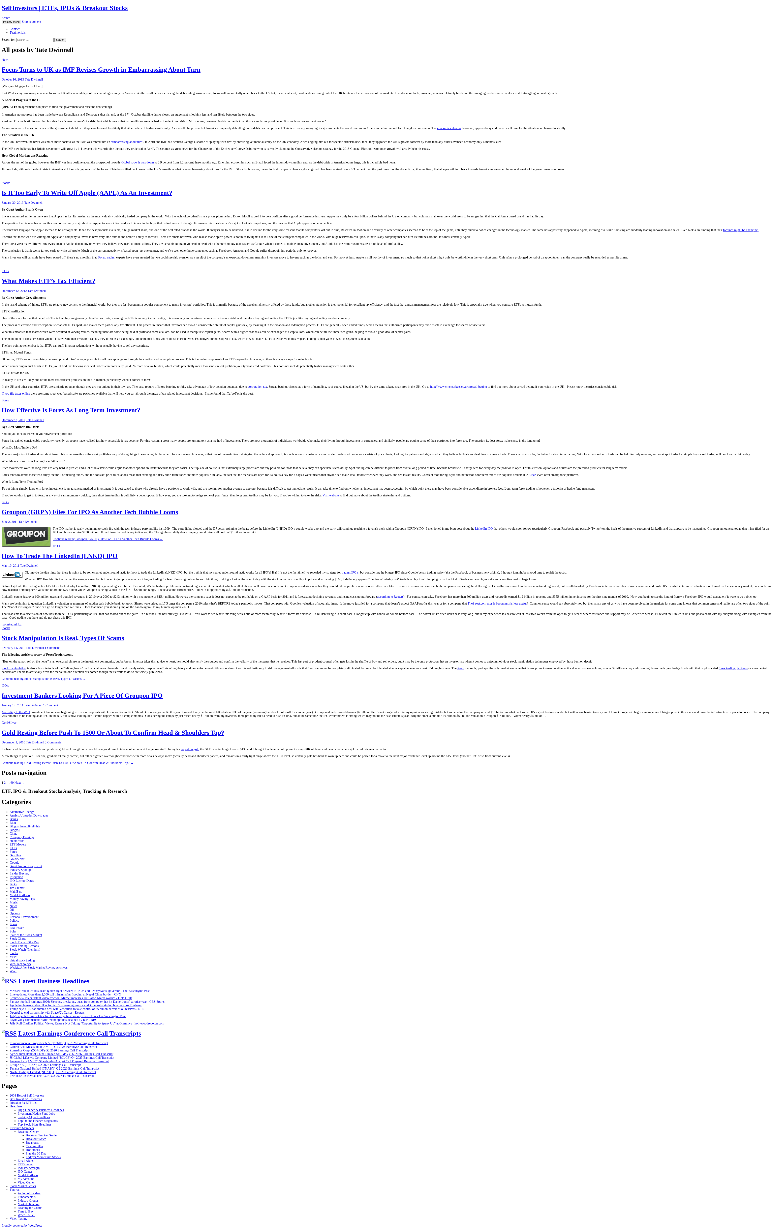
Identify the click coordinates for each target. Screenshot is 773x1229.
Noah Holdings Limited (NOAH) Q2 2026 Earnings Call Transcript (53, 1072)
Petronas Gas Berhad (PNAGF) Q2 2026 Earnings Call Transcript (52, 1075)
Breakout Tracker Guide (41, 1135)
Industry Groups (28, 1200)
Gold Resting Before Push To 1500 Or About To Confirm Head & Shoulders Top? (113, 732)
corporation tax (257, 386)
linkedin (11, 624)
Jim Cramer (17, 888)
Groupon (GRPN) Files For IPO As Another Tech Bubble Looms (90, 512)
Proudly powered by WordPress (22, 1225)
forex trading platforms (733, 668)
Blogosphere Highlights (25, 826)
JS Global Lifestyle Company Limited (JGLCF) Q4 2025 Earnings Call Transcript (62, 1057)
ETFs (5, 271)
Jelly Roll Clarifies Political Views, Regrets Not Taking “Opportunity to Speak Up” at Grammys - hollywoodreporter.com (87, 1023)
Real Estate (17, 927)
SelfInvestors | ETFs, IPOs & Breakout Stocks (65, 7)
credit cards (17, 840)
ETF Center (25, 1164)
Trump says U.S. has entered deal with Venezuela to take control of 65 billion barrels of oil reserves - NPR (77, 1009)
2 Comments (53, 742)
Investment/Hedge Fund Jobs (36, 1113)
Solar (13, 931)
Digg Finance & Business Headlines (41, 1110)
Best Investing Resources (26, 1099)
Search (6, 18)
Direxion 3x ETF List (23, 1102)
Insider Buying (19, 873)
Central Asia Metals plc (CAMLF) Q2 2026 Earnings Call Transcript (53, 1046)
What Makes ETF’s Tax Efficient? (48, 280)
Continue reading (108, 539)
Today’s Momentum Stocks (43, 1157)
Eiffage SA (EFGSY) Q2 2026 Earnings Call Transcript (45, 1065)
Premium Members (22, 1128)
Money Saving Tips (22, 898)
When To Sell (26, 1215)
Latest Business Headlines (53, 981)
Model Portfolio (20, 895)
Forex (5, 400)
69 (12, 782)
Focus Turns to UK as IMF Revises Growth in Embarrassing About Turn (101, 69)
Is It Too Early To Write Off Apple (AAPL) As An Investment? (87, 192)
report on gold (190, 749)
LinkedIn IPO (484, 528)
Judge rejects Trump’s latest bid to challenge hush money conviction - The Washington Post (68, 1016)
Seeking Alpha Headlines (34, 1117)
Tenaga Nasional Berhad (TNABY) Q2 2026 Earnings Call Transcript (54, 1068)
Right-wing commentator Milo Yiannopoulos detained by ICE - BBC (53, 1019)
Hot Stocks (33, 1149)
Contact (15, 29)
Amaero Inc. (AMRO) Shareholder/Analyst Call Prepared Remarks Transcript (59, 1061)
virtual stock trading (22, 960)
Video (13, 956)
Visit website (330, 495)
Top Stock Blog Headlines (34, 1124)
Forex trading (106, 257)
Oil (12, 909)
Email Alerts (25, 1160)
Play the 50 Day (36, 1153)
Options (15, 913)
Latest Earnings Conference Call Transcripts (79, 1033)
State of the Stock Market (26, 935)
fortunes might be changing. (741, 230)
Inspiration (16, 877)
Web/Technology (20, 964)
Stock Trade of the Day (24, 942)
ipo (4, 624)
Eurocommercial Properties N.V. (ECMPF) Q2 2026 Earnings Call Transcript (59, 1043)
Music (14, 902)
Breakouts (32, 1142)
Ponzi (13, 924)
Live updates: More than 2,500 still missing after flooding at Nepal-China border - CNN (65, 994)
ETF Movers (18, 844)
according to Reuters (390, 596)
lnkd (19, 624)
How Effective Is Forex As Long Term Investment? (71, 410)
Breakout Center (28, 1131)
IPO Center (25, 1171)
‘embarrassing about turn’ (127, 142)
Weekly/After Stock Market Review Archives (38, 967)
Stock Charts (18, 938)
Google (14, 862)
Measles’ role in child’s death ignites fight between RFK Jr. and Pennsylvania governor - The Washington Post (80, 990)
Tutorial (15, 1189)
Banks (14, 819)
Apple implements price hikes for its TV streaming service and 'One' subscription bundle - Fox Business (76, 1005)
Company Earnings (22, 837)
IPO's (5, 502)
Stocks (6, 183)
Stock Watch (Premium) (25, 949)
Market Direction (28, 1204)
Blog (13, 822)
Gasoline (15, 855)
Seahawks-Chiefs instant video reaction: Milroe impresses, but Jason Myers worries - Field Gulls (71, 998)
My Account (26, 1178)
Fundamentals (26, 1197)
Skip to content (31, 21)
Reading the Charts (30, 1207)
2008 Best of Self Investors (27, 1095)
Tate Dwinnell (34, 79)
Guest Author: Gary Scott (26, 866)
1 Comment (52, 647)
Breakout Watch (36, 1139)
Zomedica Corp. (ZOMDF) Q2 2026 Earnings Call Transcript (49, 1050)
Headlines (16, 1106)
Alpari (532, 475)
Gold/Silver (9, 722)
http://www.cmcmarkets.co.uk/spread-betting (458, 386)
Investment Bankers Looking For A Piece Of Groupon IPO (82, 695)
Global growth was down (137, 162)
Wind (13, 971)
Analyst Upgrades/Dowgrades (29, 815)
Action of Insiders (29, 1193)
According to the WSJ (16, 712)
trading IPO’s (350, 572)
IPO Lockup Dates (22, 880)
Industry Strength (29, 1168)
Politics (14, 920)
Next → (19, 782)
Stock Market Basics (23, 1186)
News (5, 59)
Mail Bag (16, 891)
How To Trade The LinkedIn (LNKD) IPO (60, 555)
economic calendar (449, 128)
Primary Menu (11, 21)
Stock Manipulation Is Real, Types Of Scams (63, 638)
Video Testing (18, 1218)
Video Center (26, 1182)
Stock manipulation (14, 668)
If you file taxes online (16, 393)
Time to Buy (26, 1211)
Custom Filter (34, 1146)
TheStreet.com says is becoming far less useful (497, 603)
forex (460, 668)
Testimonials (18, 32)
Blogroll (15, 830)
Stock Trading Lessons (24, 946)
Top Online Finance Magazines (38, 1121)
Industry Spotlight (21, 869)
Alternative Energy (22, 811)
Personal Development (24, 917)
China (13, 833)
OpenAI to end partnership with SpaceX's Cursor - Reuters (47, 1012)
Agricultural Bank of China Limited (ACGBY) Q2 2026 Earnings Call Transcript (61, 1054)
